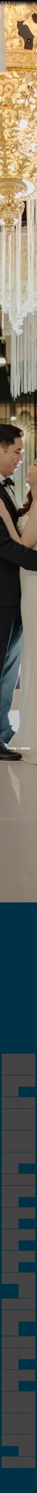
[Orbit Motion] (8, 3)
